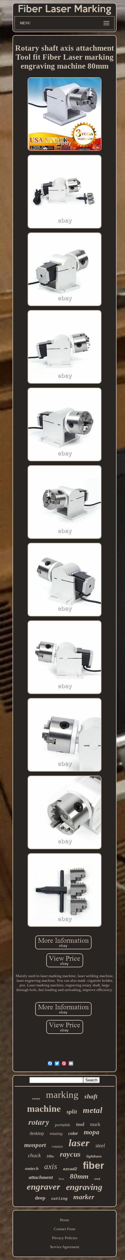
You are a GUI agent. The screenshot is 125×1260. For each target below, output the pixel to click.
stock (97, 1178)
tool (80, 1124)
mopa (91, 1132)
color (73, 1133)
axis (50, 1166)
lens (61, 1178)
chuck (34, 1155)
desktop (37, 1133)
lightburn (93, 1156)
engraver (43, 1187)
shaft (90, 1096)
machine (44, 1108)
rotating (56, 1133)
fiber (93, 1165)
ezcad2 (70, 1168)
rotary (38, 1121)
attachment (41, 1177)
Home (64, 1220)
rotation (57, 1146)
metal (92, 1110)
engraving (84, 1187)
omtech (31, 1168)
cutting (59, 1199)
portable (62, 1124)
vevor (36, 1098)
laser (79, 1143)
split (72, 1111)
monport (35, 1145)
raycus (70, 1154)
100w (50, 1156)
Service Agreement (64, 1247)
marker (83, 1197)
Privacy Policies (64, 1238)
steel (100, 1145)
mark (95, 1124)
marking (62, 1094)
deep (40, 1198)
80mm (79, 1176)
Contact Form (64, 1229)
